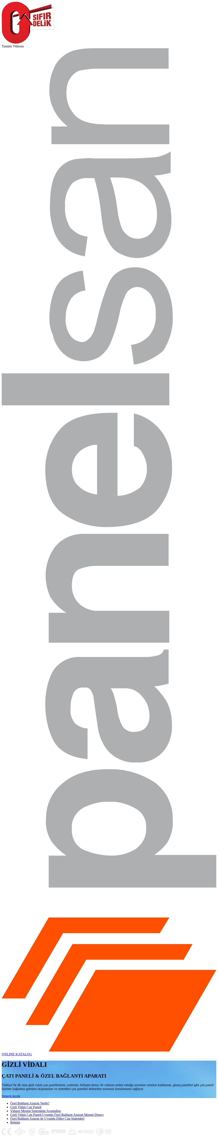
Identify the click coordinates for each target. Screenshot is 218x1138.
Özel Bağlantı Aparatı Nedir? (29, 1103)
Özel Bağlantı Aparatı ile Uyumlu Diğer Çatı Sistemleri (47, 1118)
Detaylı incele (11, 1096)
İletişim (15, 1122)
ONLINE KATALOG (17, 1054)
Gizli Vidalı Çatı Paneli (25, 1107)
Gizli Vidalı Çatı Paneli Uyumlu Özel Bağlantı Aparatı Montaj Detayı (56, 1115)
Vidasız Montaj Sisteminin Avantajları (35, 1111)
